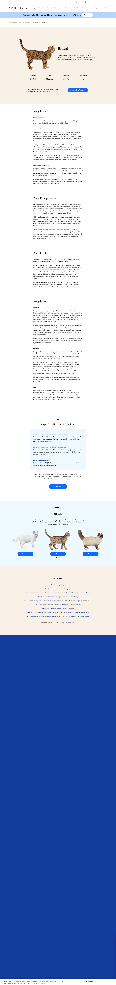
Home (11, 22)
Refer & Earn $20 (82, 2)
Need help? (33, 2)
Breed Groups (35, 22)
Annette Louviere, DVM (67, 622)
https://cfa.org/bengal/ (58, 585)
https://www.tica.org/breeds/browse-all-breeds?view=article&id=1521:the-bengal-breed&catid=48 (58, 601)
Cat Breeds (25, 22)
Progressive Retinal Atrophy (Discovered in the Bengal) (49, 447)
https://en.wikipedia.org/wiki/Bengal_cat (58, 589)
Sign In (97, 8)
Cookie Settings (88, 981)
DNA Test (17, 22)
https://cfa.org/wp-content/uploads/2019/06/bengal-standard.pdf (58, 605)
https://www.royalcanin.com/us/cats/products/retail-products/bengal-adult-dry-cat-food (58, 613)
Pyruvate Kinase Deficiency (41, 460)
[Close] (113, 982)
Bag (106, 8)
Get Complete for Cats (78, 90)
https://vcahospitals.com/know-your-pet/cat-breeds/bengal (58, 597)
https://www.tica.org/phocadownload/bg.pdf (58, 609)
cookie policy (9, 983)
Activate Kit (103, 2)
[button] (105, 544)
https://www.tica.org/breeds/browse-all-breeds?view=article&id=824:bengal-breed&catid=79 (58, 593)
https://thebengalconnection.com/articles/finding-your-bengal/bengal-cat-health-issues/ (58, 617)
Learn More (58, 486)
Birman (90, 554)
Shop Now (87, 15)
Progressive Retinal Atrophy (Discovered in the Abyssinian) (50, 434)
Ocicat (58, 554)
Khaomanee (25, 554)
